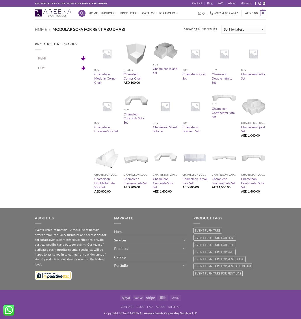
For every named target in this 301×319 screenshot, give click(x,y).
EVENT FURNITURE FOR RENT (215, 237)
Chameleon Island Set (165, 71)
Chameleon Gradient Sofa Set (223, 181)
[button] (81, 13)
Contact (197, 3)
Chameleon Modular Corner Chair (105, 78)
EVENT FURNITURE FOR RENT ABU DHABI (223, 266)
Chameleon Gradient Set (190, 129)
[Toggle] (184, 240)
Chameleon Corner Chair (133, 76)
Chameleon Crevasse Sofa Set (106, 129)
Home (93, 13)
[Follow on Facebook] (255, 3)
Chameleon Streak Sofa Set (165, 129)
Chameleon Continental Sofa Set (223, 113)
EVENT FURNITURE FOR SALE (214, 252)
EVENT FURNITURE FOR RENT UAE (218, 273)
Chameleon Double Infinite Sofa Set (104, 183)
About (232, 3)
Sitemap (246, 3)
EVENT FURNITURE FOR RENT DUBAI (219, 259)
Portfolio (166, 13)
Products (128, 13)
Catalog (148, 13)
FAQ (220, 3)
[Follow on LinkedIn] (264, 3)
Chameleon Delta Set (253, 76)
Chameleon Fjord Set (194, 76)
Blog (210, 3)
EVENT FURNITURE (208, 230)
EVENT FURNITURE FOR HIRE (214, 245)
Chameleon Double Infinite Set (222, 78)
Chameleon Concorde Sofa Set (134, 118)
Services (107, 13)
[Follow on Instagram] (259, 3)
